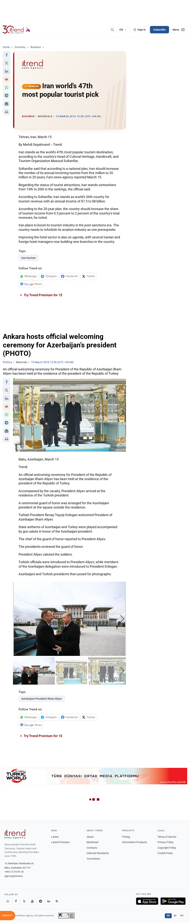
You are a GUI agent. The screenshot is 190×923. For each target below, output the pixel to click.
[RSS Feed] (56, 901)
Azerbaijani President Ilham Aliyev (41, 698)
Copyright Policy (167, 847)
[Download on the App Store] (147, 901)
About (90, 836)
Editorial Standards (98, 853)
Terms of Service (167, 836)
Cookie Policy (165, 853)
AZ (175, 915)
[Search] (112, 29)
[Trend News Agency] (14, 834)
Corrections (93, 858)
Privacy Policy (165, 842)
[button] (6, 55)
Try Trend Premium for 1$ (42, 295)
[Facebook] (16, 901)
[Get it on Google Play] (173, 901)
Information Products (134, 842)
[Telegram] (40, 901)
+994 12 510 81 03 (14, 871)
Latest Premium (60, 842)
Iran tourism (28, 257)
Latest (55, 836)
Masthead (92, 842)
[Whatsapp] (7, 901)
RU (182, 915)
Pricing (126, 836)
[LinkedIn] (48, 901)
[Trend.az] (16, 30)
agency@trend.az (13, 876)
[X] (24, 901)
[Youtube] (32, 901)
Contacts (92, 847)
